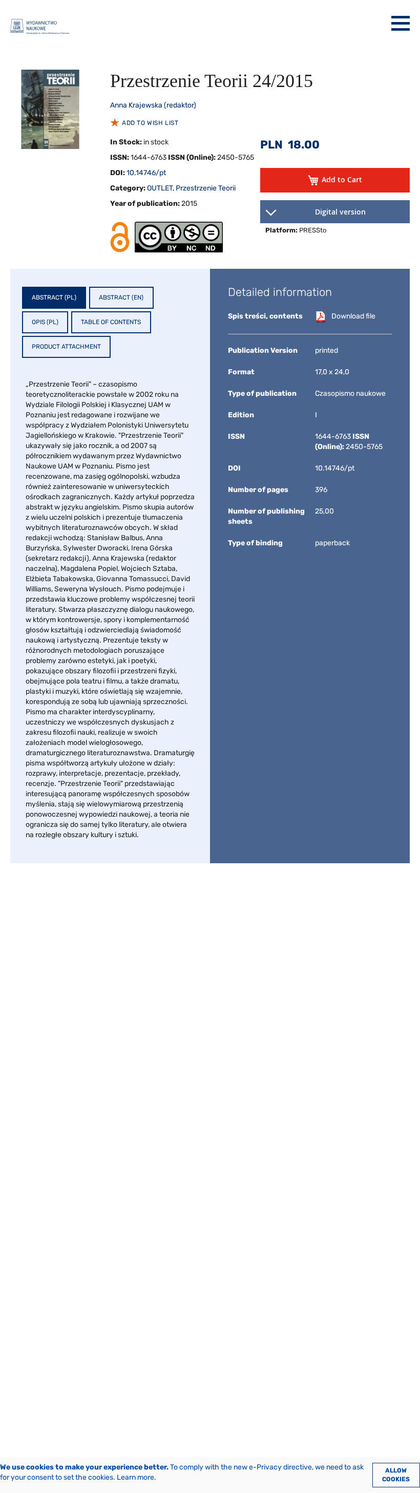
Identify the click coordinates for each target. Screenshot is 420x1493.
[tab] (54, 298)
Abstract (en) (121, 297)
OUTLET (160, 188)
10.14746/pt (146, 172)
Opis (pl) (45, 322)
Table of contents (111, 322)
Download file (353, 316)
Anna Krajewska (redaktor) (153, 105)
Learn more (135, 1477)
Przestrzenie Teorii (206, 188)
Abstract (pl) (54, 297)
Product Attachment (66, 346)
